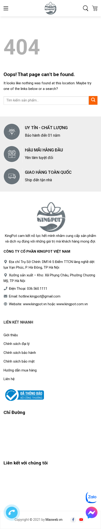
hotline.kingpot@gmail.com (39, 296)
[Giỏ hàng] (94, 8)
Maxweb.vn (54, 519)
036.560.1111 (37, 288)
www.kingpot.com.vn (72, 304)
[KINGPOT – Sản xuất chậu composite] (50, 8)
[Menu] (6, 8)
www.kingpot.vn (35, 304)
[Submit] (93, 100)
